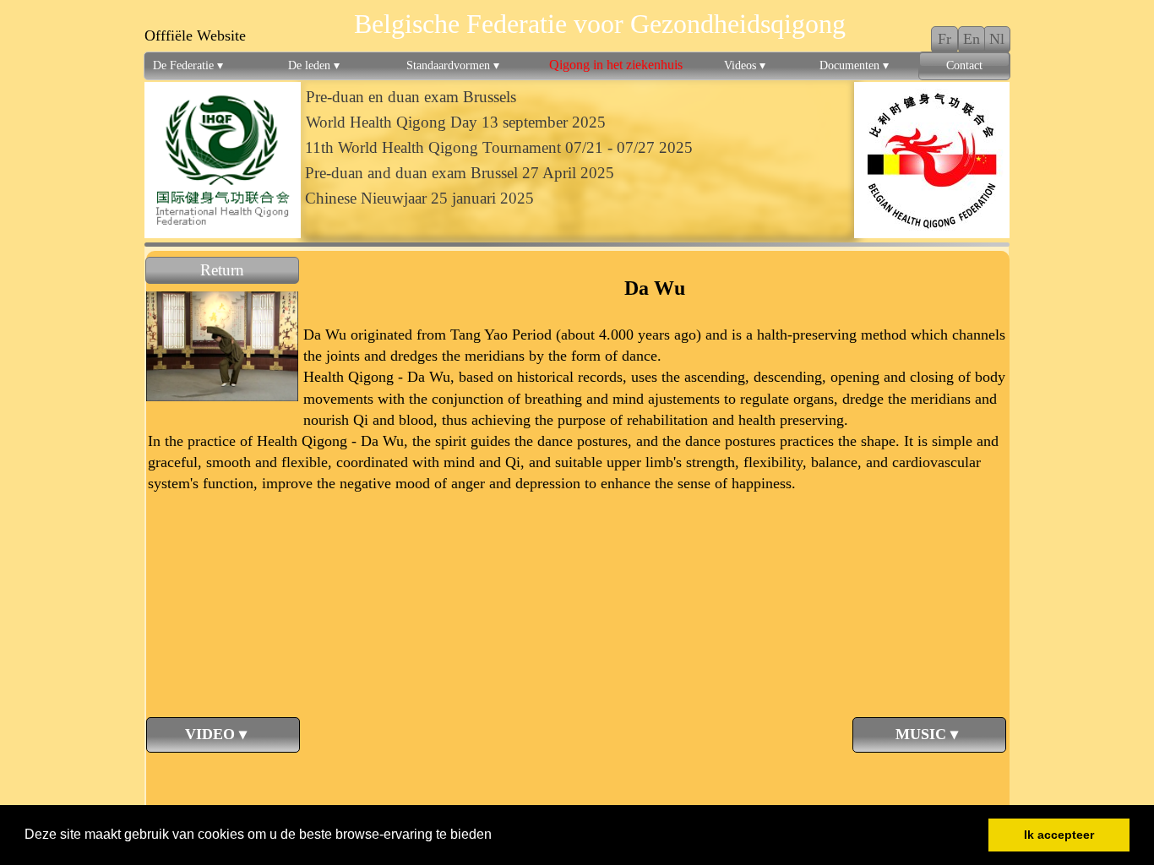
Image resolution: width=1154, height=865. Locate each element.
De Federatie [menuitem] (188, 65)
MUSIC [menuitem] (910, 734)
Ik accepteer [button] (1059, 834)
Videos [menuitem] (744, 65)
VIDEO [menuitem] (201, 734)
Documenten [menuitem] (854, 65)
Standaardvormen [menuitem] (452, 65)
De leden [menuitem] (314, 65)
